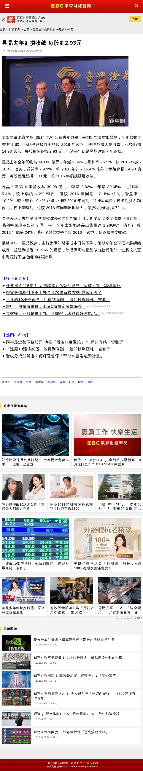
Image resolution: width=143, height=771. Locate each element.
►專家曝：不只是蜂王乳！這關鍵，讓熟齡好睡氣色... (51, 313)
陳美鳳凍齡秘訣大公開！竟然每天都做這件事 (23, 506)
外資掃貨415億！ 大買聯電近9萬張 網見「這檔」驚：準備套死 (63, 285)
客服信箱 (52, 763)
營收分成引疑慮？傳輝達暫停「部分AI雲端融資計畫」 (55, 356)
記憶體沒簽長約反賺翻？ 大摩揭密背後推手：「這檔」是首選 (35, 462)
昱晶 (29, 382)
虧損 (71, 382)
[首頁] (71, 5)
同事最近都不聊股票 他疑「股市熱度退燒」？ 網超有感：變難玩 (64, 342)
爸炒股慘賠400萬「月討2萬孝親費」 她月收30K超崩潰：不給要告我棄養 (71, 610)
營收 (90, 382)
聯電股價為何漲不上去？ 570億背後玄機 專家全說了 (54, 292)
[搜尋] (135, 9)
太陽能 (18, 382)
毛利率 (51, 382)
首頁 (3, 29)
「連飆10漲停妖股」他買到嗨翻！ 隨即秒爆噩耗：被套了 (58, 299)
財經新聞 (14, 29)
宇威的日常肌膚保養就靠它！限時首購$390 (71, 506)
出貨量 (39, 382)
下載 (135, 18)
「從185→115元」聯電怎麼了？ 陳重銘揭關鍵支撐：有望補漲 (119, 506)
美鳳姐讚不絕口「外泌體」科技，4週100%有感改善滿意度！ (107, 566)
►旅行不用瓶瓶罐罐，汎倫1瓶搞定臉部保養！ (44, 306)
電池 (62, 382)
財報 (81, 382)
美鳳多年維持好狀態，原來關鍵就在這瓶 (23, 610)
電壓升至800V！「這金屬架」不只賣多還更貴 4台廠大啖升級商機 (119, 610)
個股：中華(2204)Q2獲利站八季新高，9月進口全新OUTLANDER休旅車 (107, 462)
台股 (26, 29)
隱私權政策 (92, 763)
